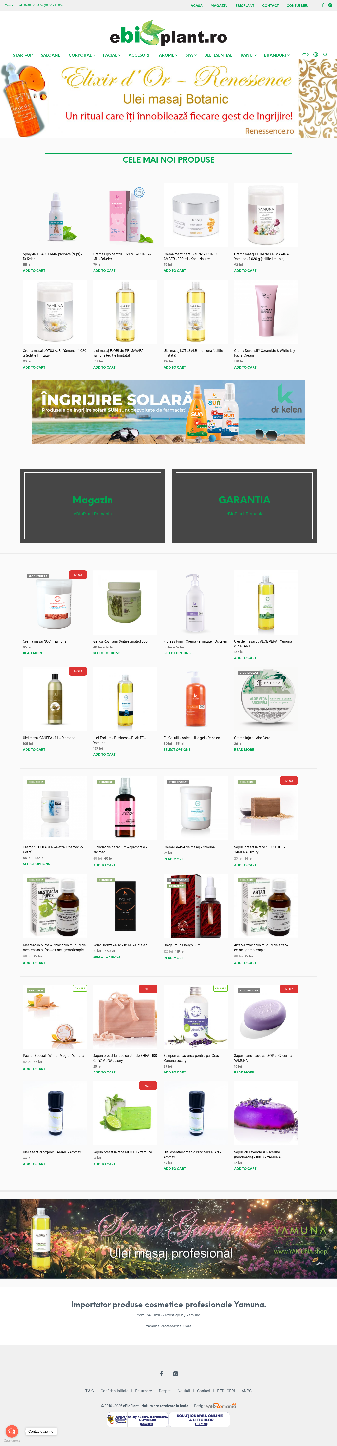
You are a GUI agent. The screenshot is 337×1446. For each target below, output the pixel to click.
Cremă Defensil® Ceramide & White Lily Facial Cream (264, 353)
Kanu (247, 55)
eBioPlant (245, 6)
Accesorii (139, 55)
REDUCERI (226, 1390)
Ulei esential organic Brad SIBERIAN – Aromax (192, 1154)
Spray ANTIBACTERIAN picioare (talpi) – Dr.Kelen (52, 256)
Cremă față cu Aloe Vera (252, 738)
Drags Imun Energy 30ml (182, 945)
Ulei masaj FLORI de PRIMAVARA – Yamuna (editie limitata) (119, 353)
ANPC (247, 1390)
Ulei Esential (218, 55)
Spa (189, 55)
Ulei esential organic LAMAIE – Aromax (52, 1152)
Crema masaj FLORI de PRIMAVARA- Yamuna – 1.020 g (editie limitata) (261, 256)
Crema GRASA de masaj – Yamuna (189, 847)
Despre (165, 1390)
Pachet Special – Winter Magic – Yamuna (53, 1055)
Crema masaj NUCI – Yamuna (44, 641)
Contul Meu (298, 6)
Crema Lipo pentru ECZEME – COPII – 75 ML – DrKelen (123, 256)
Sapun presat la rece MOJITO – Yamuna (122, 1152)
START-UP (23, 55)
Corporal (80, 55)
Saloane (50, 55)
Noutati (184, 1390)
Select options (106, 653)
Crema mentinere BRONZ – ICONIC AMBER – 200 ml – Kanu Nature (190, 256)
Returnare (143, 1390)
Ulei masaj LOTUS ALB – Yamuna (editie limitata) (193, 353)
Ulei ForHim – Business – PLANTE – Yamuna (119, 740)
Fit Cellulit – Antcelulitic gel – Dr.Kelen (192, 738)
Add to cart (34, 271)
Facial (110, 55)
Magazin (219, 6)
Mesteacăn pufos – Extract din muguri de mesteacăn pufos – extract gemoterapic (54, 947)
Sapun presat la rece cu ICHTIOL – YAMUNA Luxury (259, 849)
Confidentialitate (114, 1390)
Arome (166, 55)
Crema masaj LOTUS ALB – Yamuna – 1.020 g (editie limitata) (54, 353)
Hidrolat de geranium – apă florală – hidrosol (120, 849)
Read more (33, 653)
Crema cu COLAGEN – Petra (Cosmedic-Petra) (53, 849)
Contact (270, 6)
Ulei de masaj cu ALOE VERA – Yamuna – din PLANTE (264, 643)
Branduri (275, 55)
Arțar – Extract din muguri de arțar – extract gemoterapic (261, 947)
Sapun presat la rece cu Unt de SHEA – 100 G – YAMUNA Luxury (125, 1058)
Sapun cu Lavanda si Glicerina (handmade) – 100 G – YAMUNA (257, 1154)
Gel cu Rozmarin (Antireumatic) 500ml (122, 641)
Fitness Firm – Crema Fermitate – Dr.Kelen (195, 641)
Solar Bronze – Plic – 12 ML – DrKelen (120, 945)
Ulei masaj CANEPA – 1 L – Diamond (49, 738)
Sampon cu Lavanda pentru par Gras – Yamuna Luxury (192, 1058)
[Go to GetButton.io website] (12, 1441)
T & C (89, 1390)
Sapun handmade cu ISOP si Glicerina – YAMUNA (264, 1058)
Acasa (197, 6)
